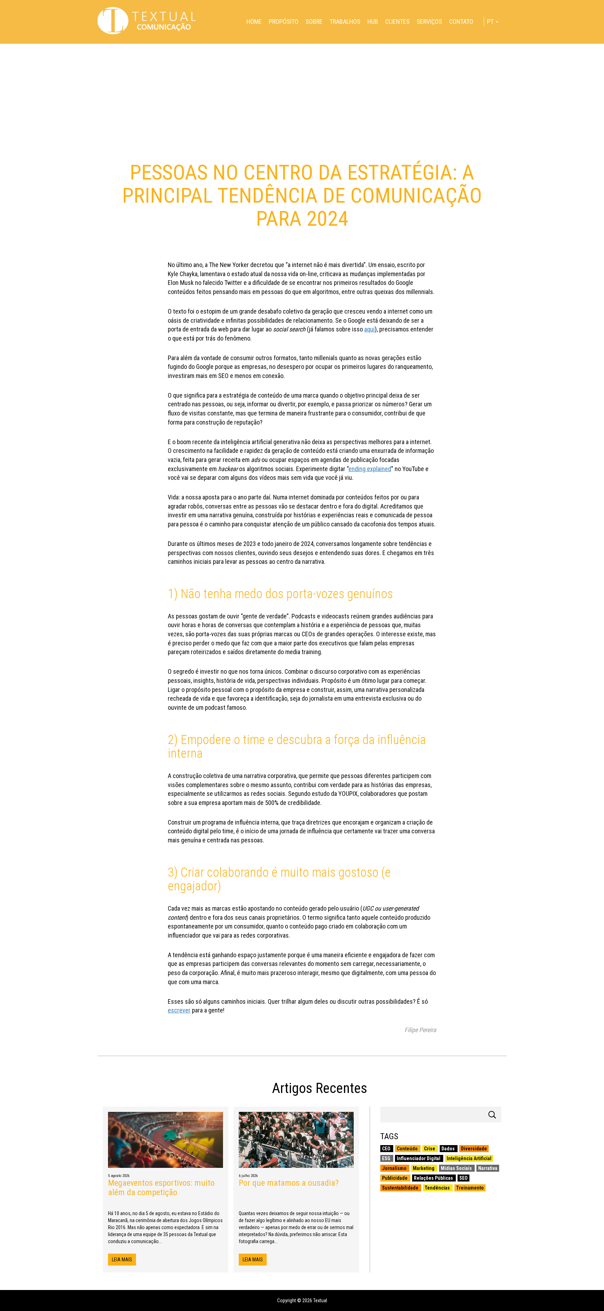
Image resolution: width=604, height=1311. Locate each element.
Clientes (397, 21)
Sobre (314, 21)
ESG (386, 1158)
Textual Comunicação (146, 20)
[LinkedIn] (2, 43)
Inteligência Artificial (469, 1158)
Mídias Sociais (457, 1168)
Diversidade (474, 1148)
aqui (369, 329)
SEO (463, 1178)
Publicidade (395, 1178)
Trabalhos (345, 21)
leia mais (122, 1259)
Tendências (438, 1188)
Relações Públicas (434, 1178)
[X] (2, 40)
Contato (461, 21)
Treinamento (470, 1188)
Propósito (284, 21)
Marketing (424, 1168)
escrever (179, 1010)
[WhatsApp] (2, 46)
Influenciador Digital (419, 1158)
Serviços (429, 21)
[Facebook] (2, 37)
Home (254, 21)
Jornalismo (395, 1168)
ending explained (369, 468)
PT (491, 21)
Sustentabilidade (400, 1188)
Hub (372, 21)
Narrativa (487, 1168)
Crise (430, 1148)
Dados (448, 1148)
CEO (386, 1148)
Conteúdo (408, 1148)
